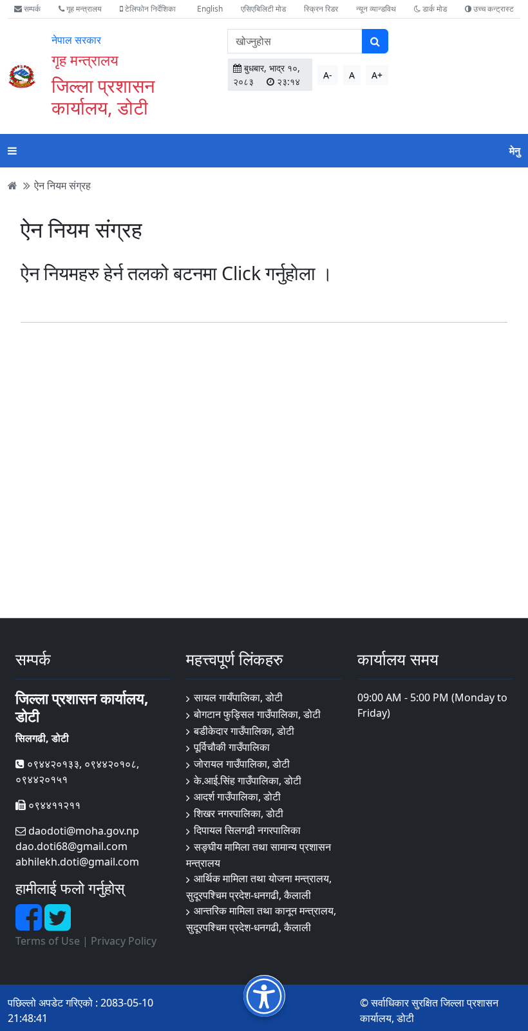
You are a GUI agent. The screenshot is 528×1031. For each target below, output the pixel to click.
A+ (377, 75)
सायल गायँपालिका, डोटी (238, 697)
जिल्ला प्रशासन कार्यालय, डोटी (103, 96)
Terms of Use (47, 941)
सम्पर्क (31, 8)
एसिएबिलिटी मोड (263, 8)
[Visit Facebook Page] (29, 925)
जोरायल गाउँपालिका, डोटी (242, 764)
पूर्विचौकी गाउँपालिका (232, 747)
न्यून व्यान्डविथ (376, 8)
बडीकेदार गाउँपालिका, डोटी (244, 731)
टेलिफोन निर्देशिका (149, 8)
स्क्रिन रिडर (321, 8)
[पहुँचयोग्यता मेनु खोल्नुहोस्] (264, 996)
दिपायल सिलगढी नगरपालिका (247, 830)
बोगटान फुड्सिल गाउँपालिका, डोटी (257, 714)
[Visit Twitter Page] (57, 925)
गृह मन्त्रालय (83, 8)
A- (327, 75)
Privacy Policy (123, 941)
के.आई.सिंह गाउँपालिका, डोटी (247, 780)
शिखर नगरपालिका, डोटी (238, 813)
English (210, 8)
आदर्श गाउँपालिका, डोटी (237, 797)
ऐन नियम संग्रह (62, 185)
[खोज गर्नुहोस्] (375, 41)
